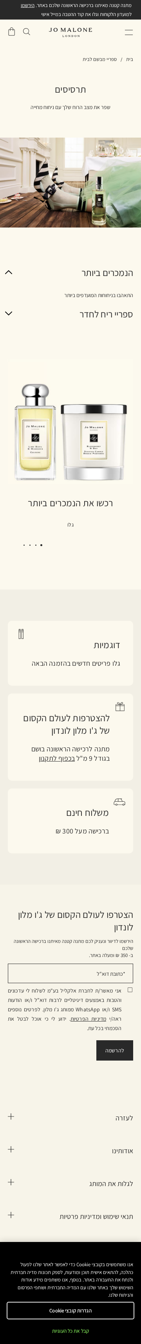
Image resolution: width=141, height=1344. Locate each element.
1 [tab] (39, 546)
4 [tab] (22, 546)
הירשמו (27, 5)
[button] (129, 32)
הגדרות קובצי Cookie (70, 1310)
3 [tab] (28, 546)
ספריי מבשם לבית (100, 59)
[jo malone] (70, 32)
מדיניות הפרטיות (88, 1018)
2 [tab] (33, 546)
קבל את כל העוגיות (70, 1331)
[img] (11, 31)
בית (129, 59)
